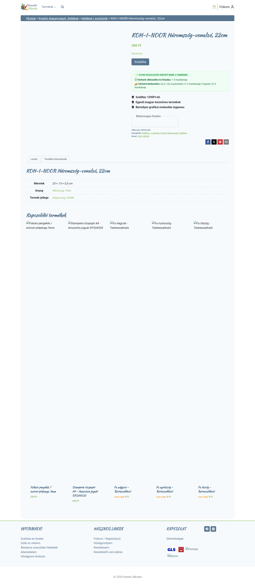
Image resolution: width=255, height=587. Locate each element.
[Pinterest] (220, 142)
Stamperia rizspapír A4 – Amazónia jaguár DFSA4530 (85, 491)
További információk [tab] (55, 159)
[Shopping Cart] (214, 6)
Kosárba (140, 62)
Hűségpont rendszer (33, 556)
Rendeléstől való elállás (108, 552)
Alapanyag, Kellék (63, 197)
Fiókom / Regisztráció (107, 538)
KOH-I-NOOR (143, 136)
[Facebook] (208, 142)
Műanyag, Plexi (61, 190)
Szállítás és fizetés (32, 538)
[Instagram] (213, 529)
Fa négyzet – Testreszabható (122, 489)
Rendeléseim (101, 547)
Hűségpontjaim (103, 543)
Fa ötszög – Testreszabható (206, 489)
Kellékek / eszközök (95, 18)
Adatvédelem (29, 552)
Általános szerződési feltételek (39, 547)
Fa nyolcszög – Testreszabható (164, 489)
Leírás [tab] (34, 159)
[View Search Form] (62, 7)
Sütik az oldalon (30, 543)
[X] (214, 142)
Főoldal (31, 18)
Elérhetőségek (175, 538)
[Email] (226, 142)
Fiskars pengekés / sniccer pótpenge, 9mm (43, 489)
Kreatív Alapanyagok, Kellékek (59, 18)
